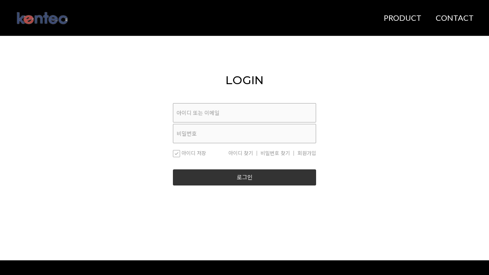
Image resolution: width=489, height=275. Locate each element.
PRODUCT (402, 18)
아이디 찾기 (240, 153)
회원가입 (306, 153)
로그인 (245, 177)
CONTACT (455, 18)
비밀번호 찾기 (275, 153)
